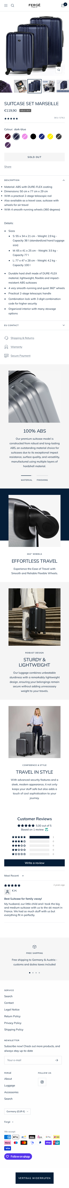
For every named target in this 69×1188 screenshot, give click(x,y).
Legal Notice (11, 1009)
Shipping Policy (13, 1029)
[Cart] (63, 5)
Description (11, 180)
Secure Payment (20, 355)
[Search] (12, 5)
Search (8, 996)
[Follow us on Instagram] (42, 1082)
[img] (12, 885)
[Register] (56, 1060)
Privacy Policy (12, 1023)
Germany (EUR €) (16, 1111)
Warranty (16, 347)
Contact (9, 1002)
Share (7, 166)
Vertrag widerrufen (34, 1178)
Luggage (9, 1085)
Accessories (11, 1092)
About (8, 1078)
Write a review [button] (34, 863)
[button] (19, 837)
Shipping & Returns (22, 338)
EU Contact (11, 325)
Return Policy (12, 1016)
